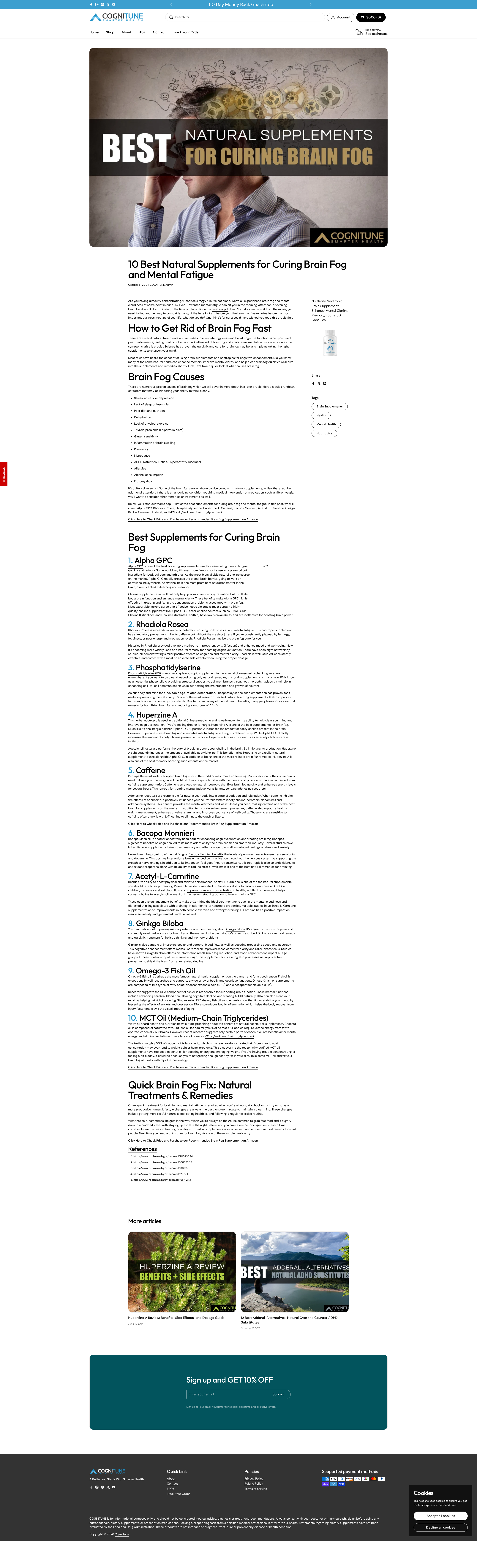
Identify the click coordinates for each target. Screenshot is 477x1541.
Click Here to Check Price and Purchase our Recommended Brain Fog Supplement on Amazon (193, 519)
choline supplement (151, 611)
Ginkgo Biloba (235, 929)
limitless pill (220, 309)
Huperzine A (197, 729)
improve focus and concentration (209, 890)
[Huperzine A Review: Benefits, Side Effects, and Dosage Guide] (182, 1272)
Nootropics (324, 433)
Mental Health (326, 424)
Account (343, 17)
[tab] (142, 1149)
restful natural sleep (171, 1114)
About (171, 1478)
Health (321, 415)
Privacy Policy (253, 1478)
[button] (371, 17)
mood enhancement (253, 953)
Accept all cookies (441, 1516)
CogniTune (122, 1534)
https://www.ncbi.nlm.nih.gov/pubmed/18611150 (161, 1168)
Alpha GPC (135, 566)
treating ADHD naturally (239, 996)
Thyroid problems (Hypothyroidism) (158, 430)
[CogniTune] (116, 17)
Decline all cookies (440, 1527)
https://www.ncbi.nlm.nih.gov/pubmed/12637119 (161, 1174)
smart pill (245, 843)
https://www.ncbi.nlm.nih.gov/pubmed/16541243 (162, 1179)
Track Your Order (178, 1494)
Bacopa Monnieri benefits (206, 854)
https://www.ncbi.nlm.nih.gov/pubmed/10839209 (162, 1162)
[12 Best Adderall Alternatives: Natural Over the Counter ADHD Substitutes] (295, 1272)
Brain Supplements (330, 406)
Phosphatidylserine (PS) (144, 673)
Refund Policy (253, 1484)
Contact (172, 1484)
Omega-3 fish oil (139, 976)
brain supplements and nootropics (211, 358)
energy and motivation (168, 638)
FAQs (170, 1489)
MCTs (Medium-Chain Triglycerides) (229, 1036)
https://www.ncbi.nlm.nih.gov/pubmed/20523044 (163, 1156)
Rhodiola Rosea (138, 630)
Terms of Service (255, 1489)
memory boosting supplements (177, 761)
